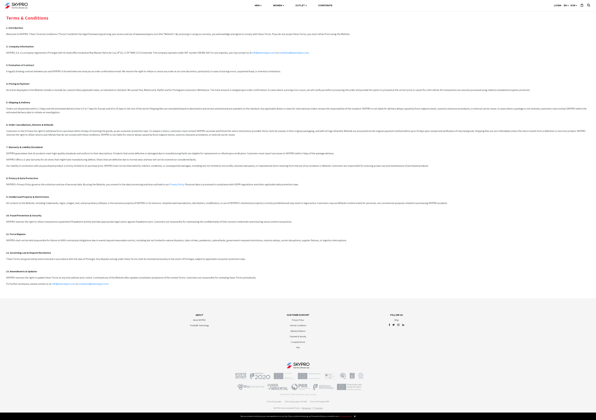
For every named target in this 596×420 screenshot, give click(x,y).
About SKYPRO (199, 320)
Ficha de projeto (274, 401)
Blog (397, 320)
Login (557, 5)
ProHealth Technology (199, 325)
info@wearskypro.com (264, 52)
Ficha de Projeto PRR (319, 401)
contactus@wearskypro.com (294, 52)
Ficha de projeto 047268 (296, 401)
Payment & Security (298, 336)
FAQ (298, 347)
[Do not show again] (354, 416)
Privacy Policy (176, 184)
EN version (306, 408)
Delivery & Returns (297, 331)
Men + (259, 5)
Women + (278, 5)
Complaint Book (298, 342)
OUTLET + (301, 5)
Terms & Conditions (298, 325)
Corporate (325, 5)
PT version (318, 408)
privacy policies (345, 416)
